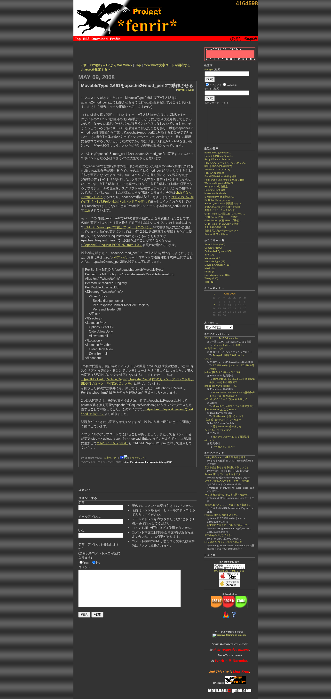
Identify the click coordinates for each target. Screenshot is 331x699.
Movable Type (185, 89)
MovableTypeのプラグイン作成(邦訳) (233, 406)
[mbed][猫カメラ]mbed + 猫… (221, 385)
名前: (82, 502)
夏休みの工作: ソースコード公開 (222, 207)
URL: (81, 530)
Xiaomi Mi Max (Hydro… (218, 234)
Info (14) (209, 254)
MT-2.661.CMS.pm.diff (112, 443)
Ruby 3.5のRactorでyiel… (219, 156)
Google (209, 69)
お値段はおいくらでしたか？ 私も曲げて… (228, 504)
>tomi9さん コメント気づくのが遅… (224, 542)
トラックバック (138, 457)
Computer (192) (213, 247)
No (98, 562)
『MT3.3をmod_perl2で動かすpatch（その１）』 (118, 227)
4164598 (247, 3)
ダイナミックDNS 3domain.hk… (222, 338)
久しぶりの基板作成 (215, 227)
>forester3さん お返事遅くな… (221, 515)
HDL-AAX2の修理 (214, 173)
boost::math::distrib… (216, 193)
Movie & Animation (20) (217, 264)
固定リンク (110, 457)
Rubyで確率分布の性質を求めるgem (224, 179)
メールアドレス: (89, 516)
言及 (87, 210)
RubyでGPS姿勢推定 (216, 186)
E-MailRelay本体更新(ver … (220, 196)
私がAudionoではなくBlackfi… (221, 409)
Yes (86, 562)
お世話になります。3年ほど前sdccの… (227, 525)
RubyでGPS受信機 (215, 190)
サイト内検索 (212, 88)
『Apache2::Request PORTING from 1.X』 (112, 245)
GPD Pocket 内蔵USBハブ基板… (223, 220)
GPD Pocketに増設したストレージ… (225, 213)
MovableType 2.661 (229, 571)
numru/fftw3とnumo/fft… (218, 152)
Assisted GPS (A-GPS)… (218, 169)
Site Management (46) (217, 275)
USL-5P (209, 358)
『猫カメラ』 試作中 (224, 446)
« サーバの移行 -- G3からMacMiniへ (106, 65)
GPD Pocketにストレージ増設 (221, 217)
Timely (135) (211, 278)
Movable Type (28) (215, 261)
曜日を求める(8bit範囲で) (218, 166)
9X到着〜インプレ (215, 348)
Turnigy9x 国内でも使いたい (228, 355)
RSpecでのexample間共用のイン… (224, 203)
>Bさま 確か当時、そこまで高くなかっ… (227, 494)
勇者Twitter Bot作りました (227, 426)
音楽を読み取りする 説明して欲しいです (227, 467)
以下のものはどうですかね (219, 535)
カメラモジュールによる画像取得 (231, 436)
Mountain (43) (212, 258)
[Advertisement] (137, 51)
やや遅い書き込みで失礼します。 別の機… (228, 481)
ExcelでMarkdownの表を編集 (220, 176)
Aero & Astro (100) (215, 244)
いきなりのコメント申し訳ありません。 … (228, 457)
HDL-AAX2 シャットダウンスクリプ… (225, 162)
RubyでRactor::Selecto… (218, 159)
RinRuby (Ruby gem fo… (218, 200)
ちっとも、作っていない (218, 430)
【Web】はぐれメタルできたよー (223, 419)
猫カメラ (209, 440)
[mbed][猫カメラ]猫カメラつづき (222, 372)
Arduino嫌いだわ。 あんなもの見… (224, 474)
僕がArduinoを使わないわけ (228, 416)
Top (138, 65)
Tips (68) (209, 281)
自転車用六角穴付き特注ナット (221, 230)
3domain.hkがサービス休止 (228, 345)
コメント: (85, 567)
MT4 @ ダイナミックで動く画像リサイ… (227, 399)
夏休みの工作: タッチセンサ (220, 210)
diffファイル (120, 257)
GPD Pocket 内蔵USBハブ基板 (222, 223)
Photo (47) (210, 271)
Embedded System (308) (218, 251)
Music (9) (209, 268)
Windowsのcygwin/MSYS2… (220, 183)
